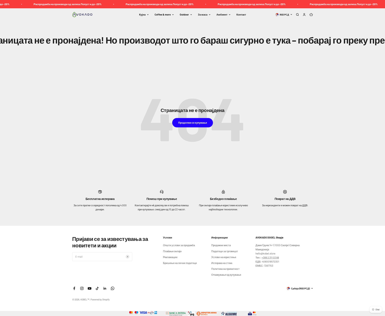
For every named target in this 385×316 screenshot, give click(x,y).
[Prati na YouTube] (90, 288)
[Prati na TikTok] (97, 288)
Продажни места (221, 245)
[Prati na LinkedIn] (105, 288)
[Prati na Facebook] (74, 288)
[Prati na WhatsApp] (113, 288)
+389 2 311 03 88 (270, 257)
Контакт (241, 14)
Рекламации (170, 256)
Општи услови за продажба (179, 245)
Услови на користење (223, 256)
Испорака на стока (221, 262)
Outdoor (184, 14)
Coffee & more (163, 14)
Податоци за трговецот (224, 251)
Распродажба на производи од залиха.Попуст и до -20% (54, 4)
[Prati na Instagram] (82, 288)
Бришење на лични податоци (180, 262)
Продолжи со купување (192, 122)
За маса (202, 14)
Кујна (142, 14)
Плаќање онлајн (172, 251)
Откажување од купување (226, 274)
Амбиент (221, 14)
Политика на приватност (225, 268)
